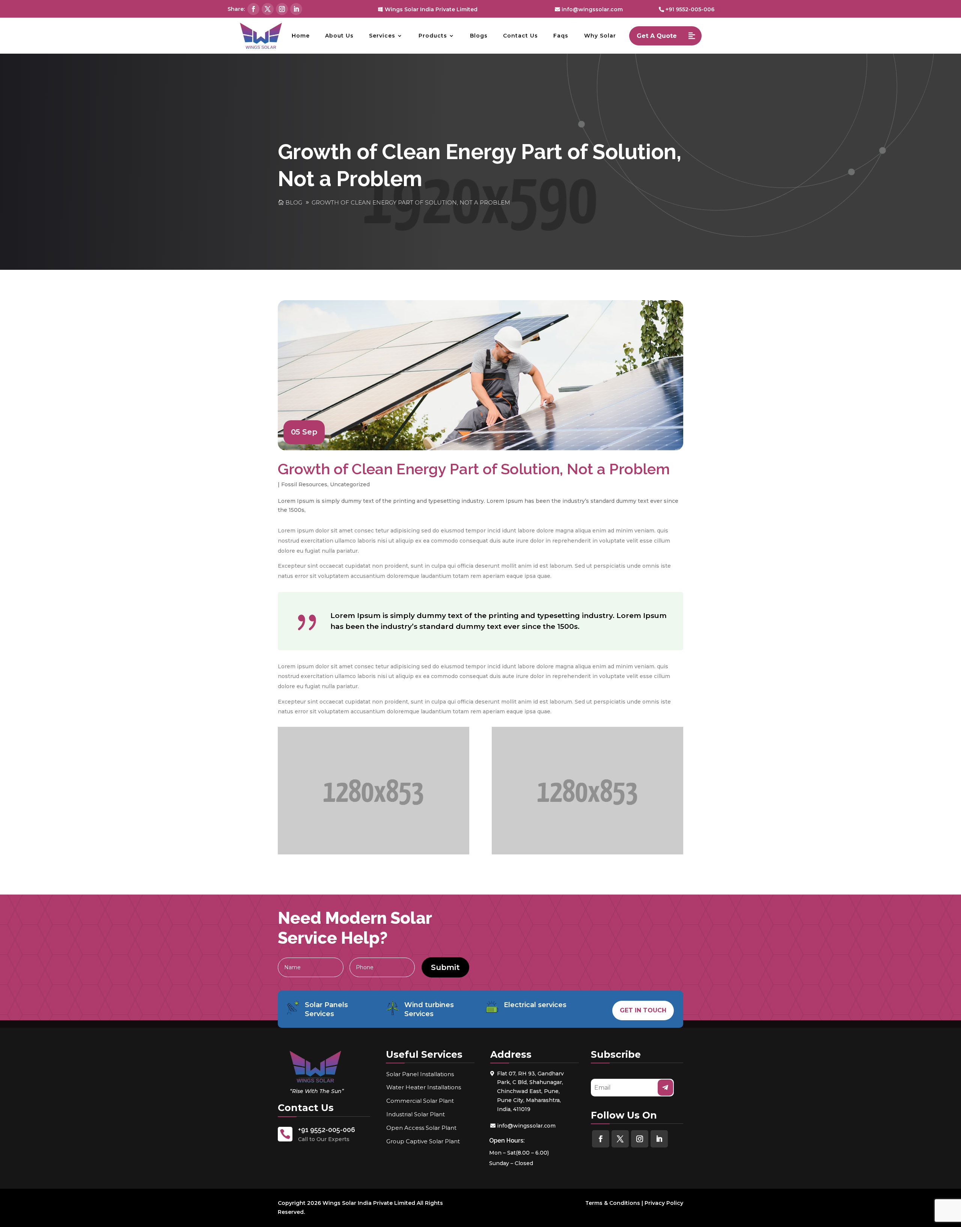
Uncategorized (350, 484)
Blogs (479, 35)
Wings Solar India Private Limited (431, 9)
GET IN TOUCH (643, 1010)
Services (382, 35)
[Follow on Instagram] (282, 9)
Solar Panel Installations (420, 1074)
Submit (445, 967)
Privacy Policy (664, 1203)
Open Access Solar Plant (421, 1127)
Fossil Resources (304, 484)
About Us (339, 35)
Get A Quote (657, 35)
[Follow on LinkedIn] (296, 9)
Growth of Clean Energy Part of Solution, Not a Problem (411, 202)
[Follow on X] (268, 9)
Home (301, 35)
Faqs (560, 35)
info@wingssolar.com (592, 9)
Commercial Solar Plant (420, 1100)
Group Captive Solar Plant (423, 1141)
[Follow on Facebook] (253, 9)
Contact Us (520, 35)
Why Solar (600, 35)
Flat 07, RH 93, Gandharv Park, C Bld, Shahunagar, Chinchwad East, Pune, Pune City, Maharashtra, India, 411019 (530, 1091)
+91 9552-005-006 (690, 9)
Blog (293, 202)
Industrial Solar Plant (415, 1114)
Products (433, 35)
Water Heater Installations (423, 1087)
